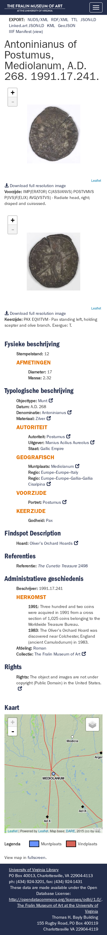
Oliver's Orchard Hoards (51, 543)
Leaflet (96, 180)
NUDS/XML (38, 19)
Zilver (40, 418)
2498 (63, 565)
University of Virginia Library (34, 869)
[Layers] (92, 724)
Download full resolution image (37, 185)
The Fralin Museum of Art (57, 654)
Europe (47, 472)
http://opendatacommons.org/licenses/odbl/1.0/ (55, 899)
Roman (39, 648)
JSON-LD (88, 19)
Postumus (56, 436)
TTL (74, 19)
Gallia (76, 478)
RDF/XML (59, 19)
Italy (74, 472)
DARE (70, 830)
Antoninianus (54, 412)
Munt (42, 400)
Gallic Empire (52, 448)
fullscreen (36, 857)
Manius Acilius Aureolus (67, 442)
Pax (49, 520)
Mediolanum (62, 466)
